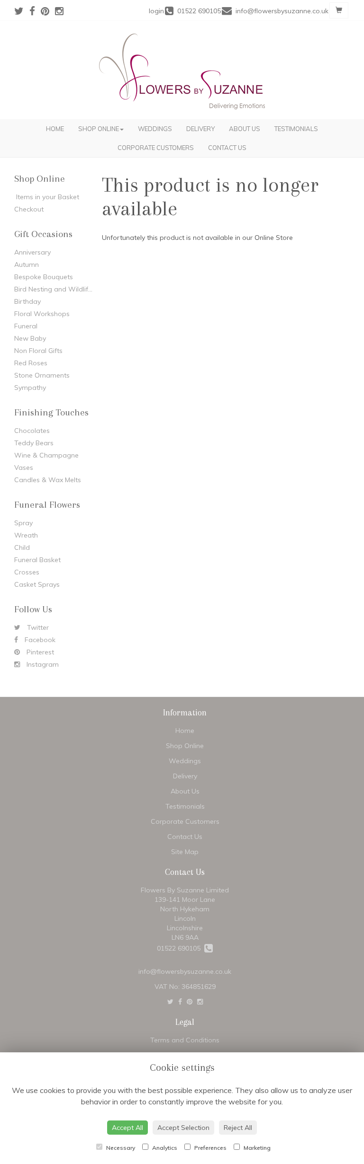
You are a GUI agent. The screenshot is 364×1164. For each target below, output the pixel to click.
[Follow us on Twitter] (21, 11)
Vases (23, 467)
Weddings (155, 128)
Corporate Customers (156, 147)
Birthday (27, 301)
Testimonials (296, 128)
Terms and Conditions (184, 1040)
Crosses (26, 572)
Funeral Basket (37, 560)
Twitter (37, 627)
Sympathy (30, 387)
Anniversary (32, 252)
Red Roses (30, 363)
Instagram (42, 664)
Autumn (26, 264)
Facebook (39, 639)
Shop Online (98, 128)
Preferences (210, 1147)
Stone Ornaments (42, 375)
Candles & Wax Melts (47, 480)
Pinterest (39, 652)
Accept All (127, 1127)
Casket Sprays (37, 584)
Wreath (26, 535)
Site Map (185, 851)
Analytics (164, 1147)
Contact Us (227, 147)
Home (55, 128)
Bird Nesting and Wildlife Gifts (61, 289)
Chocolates (32, 430)
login (156, 11)
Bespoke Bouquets (43, 277)
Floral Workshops (42, 313)
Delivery (200, 128)
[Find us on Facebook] (35, 11)
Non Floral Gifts (38, 350)
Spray (23, 523)
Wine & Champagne (46, 455)
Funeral (25, 326)
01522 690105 (180, 948)
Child (22, 547)
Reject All (238, 1127)
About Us (244, 128)
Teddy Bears (34, 443)
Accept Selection (183, 1127)
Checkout (29, 209)
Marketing (256, 1147)
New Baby (30, 338)
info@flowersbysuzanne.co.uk (184, 971)
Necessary (120, 1147)
